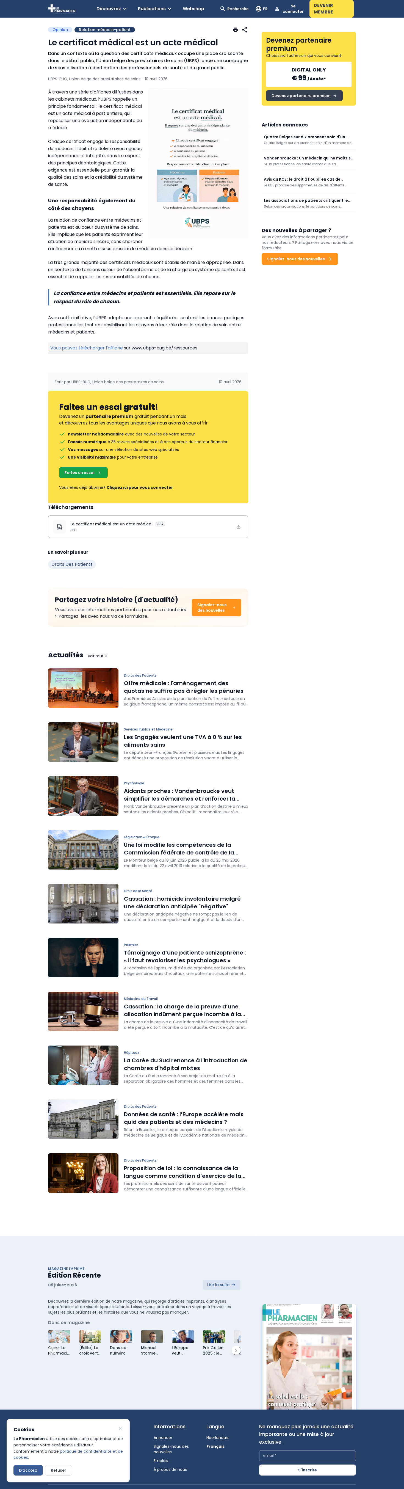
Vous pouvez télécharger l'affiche (86, 348)
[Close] (120, 1428)
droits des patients (72, 564)
